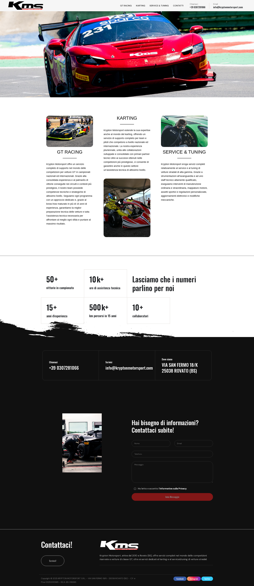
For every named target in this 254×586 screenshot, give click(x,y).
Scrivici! (52, 560)
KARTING (140, 5)
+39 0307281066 (197, 7)
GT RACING (126, 5)
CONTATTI (178, 5)
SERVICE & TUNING (159, 5)
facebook (180, 578)
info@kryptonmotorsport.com (228, 7)
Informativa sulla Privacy (173, 488)
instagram (194, 578)
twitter (207, 578)
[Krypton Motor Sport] (26, 5)
